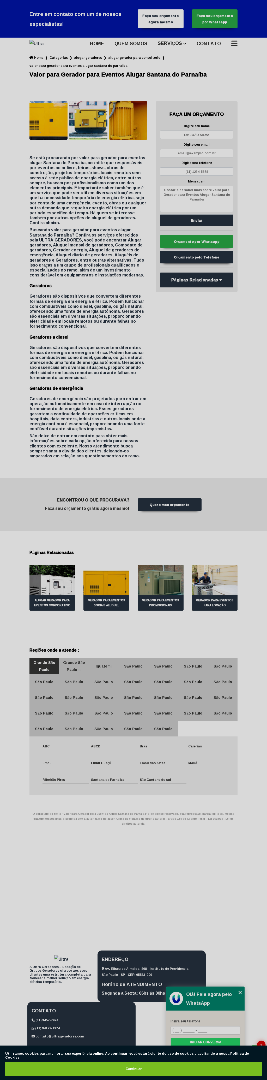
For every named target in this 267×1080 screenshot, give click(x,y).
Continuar (134, 1069)
